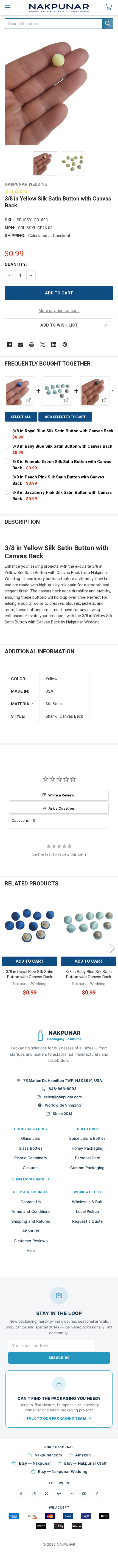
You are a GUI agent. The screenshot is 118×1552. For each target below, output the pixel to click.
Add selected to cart (65, 417)
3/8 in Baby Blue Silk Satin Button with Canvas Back (62, 446)
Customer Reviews (31, 1240)
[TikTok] (97, 1493)
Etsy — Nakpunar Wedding (63, 1471)
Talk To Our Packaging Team (56, 1418)
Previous (5, 948)
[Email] (20, 344)
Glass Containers (28, 1179)
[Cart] (110, 7)
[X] (42, 344)
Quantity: (16, 264)
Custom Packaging (87, 1167)
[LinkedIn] (72, 1493)
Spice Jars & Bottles (87, 1138)
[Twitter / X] (46, 1493)
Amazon (83, 1455)
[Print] (31, 344)
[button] (59, 325)
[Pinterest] (65, 344)
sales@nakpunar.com (63, 1097)
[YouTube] (84, 1493)
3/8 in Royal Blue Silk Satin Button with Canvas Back (62, 430)
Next (112, 948)
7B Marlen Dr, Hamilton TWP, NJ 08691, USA (62, 1080)
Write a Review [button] (61, 795)
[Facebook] (9, 344)
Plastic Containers (30, 1157)
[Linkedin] (54, 344)
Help (31, 1250)
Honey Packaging (87, 1148)
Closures (31, 1167)
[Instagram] (34, 1493)
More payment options (59, 310)
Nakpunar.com (48, 1455)
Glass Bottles (31, 1148)
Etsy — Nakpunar (35, 1463)
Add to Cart (30, 961)
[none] (59, 90)
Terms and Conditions (30, 1211)
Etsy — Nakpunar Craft (85, 1463)
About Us (30, 1230)
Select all (21, 417)
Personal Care (87, 1157)
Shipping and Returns (30, 1221)
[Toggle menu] (7, 7)
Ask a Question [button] (61, 808)
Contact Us (31, 1201)
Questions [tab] (20, 820)
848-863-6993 (63, 1088)
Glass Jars (30, 1138)
